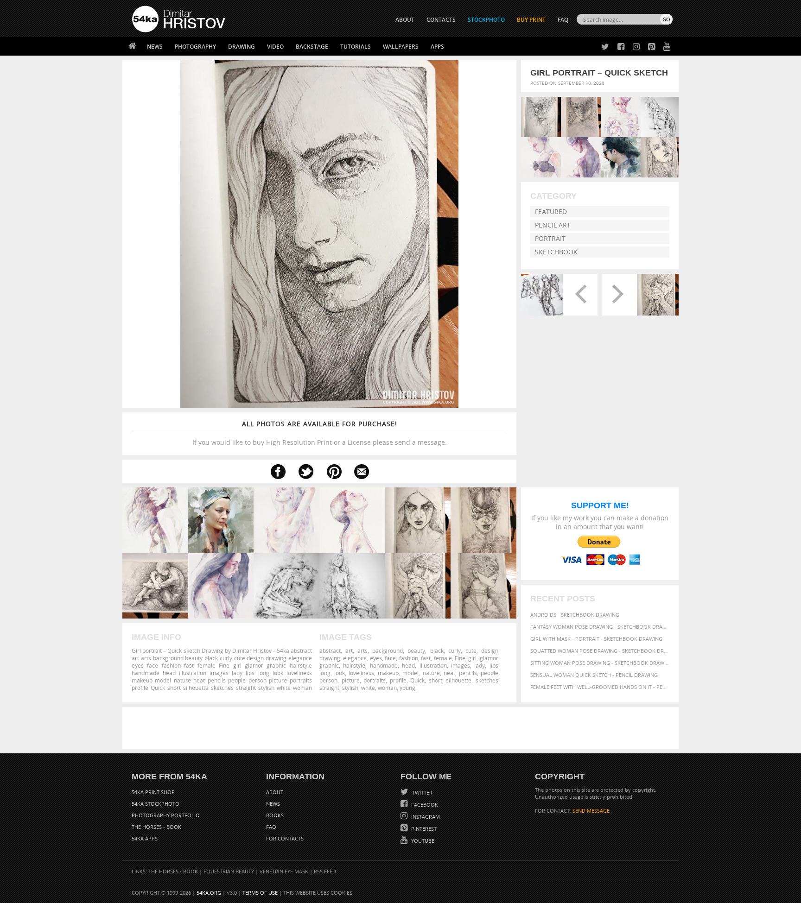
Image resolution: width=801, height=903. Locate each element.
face (390, 658)
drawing (329, 658)
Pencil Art (553, 225)
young (407, 687)
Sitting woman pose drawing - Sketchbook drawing (599, 662)
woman (387, 687)
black (437, 650)
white (368, 687)
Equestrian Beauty (228, 871)
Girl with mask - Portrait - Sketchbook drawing (596, 638)
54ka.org (209, 892)
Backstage (312, 47)
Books (275, 815)
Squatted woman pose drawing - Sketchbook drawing (599, 650)
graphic (329, 665)
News (155, 47)
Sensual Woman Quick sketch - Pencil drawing (594, 674)
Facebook (424, 804)
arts (362, 650)
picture (351, 680)
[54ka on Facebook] (619, 47)
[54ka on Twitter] (603, 47)
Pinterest (423, 828)
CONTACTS (441, 20)
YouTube (422, 840)
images (460, 665)
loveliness (361, 672)
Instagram (425, 816)
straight (329, 687)
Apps (437, 47)
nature (431, 672)
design (489, 650)
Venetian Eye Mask (284, 871)
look (339, 672)
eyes (376, 658)
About (274, 792)
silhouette (458, 680)
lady (479, 665)
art (349, 650)
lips (494, 665)
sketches (487, 680)
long (325, 672)
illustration (433, 665)
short (435, 680)
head (408, 665)
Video (275, 47)
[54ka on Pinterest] (649, 47)
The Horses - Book (156, 826)
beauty (416, 650)
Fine (460, 658)
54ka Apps (145, 838)
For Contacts (285, 838)
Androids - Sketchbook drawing (574, 614)
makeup (388, 672)
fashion (408, 658)
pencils (468, 672)
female (443, 658)
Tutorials (355, 47)
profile (398, 680)
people (489, 672)
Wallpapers (401, 47)
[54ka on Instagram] (634, 47)
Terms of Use (260, 892)
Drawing (241, 47)
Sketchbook (556, 251)
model (410, 672)
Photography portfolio (166, 815)
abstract (330, 650)
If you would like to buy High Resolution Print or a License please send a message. (319, 433)
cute (471, 650)
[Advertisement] (402, 728)
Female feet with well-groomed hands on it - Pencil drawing (599, 686)
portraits (374, 680)
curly (454, 650)
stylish (350, 687)
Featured (551, 211)
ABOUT (404, 20)
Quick (417, 680)
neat (449, 672)
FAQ (563, 20)
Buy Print (531, 20)
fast (426, 658)
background (387, 650)
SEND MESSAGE (591, 810)
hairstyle (354, 665)
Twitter (421, 792)
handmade (384, 665)
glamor (489, 658)
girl (472, 658)
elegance (355, 658)
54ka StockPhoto (155, 803)
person (328, 680)
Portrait (550, 238)
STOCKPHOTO (486, 20)
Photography (195, 47)
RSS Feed (325, 871)
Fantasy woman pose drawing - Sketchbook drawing (599, 626)
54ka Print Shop (153, 792)
